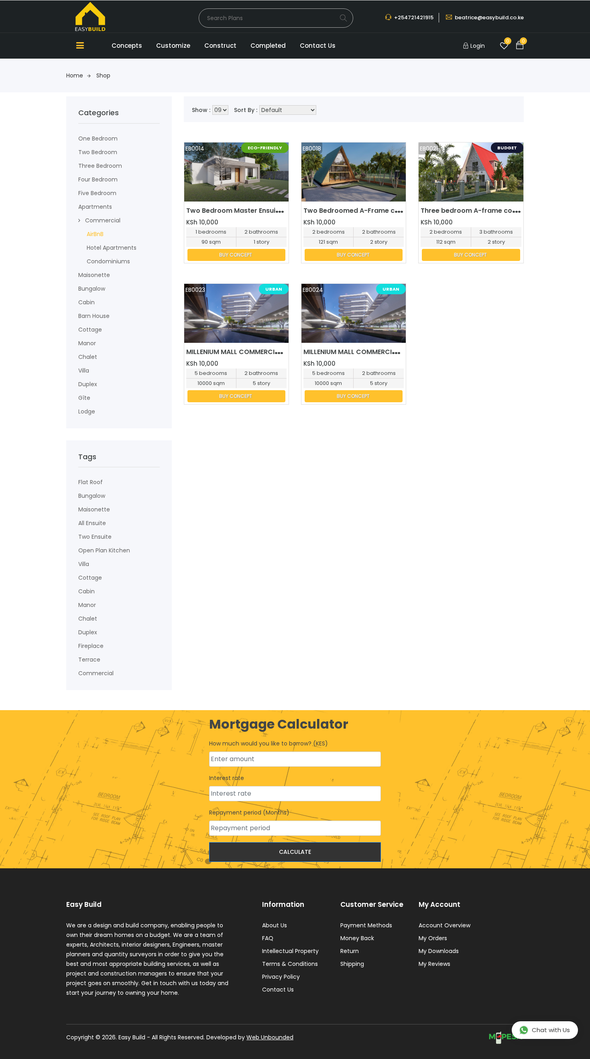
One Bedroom (98, 138)
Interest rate (226, 778)
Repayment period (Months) (249, 813)
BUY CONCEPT (235, 254)
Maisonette (94, 509)
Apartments (95, 207)
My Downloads (439, 951)
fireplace (91, 646)
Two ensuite (95, 537)
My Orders (433, 938)
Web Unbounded (269, 1037)
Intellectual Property (290, 951)
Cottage (90, 330)
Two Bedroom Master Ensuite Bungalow (251, 210)
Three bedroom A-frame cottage (476, 210)
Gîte (84, 398)
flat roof (90, 482)
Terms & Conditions (290, 964)
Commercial (102, 220)
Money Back (357, 938)
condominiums (108, 261)
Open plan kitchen (104, 550)
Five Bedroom (97, 193)
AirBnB (95, 234)
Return (349, 951)
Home (74, 75)
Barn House (94, 316)
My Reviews (434, 964)
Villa (83, 371)
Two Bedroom (97, 152)
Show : (201, 110)
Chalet (87, 357)
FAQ (267, 938)
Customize (173, 45)
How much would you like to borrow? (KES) (268, 743)
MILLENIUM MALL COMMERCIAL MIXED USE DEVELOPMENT (275, 351)
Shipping (352, 964)
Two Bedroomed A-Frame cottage (360, 210)
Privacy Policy (281, 977)
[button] (79, 220)
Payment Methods (366, 925)
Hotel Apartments (111, 248)
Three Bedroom (100, 166)
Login (477, 46)
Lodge (86, 411)
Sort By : (245, 110)
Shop (103, 75)
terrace (89, 660)
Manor (87, 343)
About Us (274, 925)
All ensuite (92, 523)
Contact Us (318, 45)
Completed (268, 45)
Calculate (295, 852)
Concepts (127, 45)
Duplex (87, 384)
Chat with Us (551, 1030)
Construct (220, 45)
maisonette (94, 275)
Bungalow (91, 289)
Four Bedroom (98, 179)
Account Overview (444, 925)
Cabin (86, 302)
